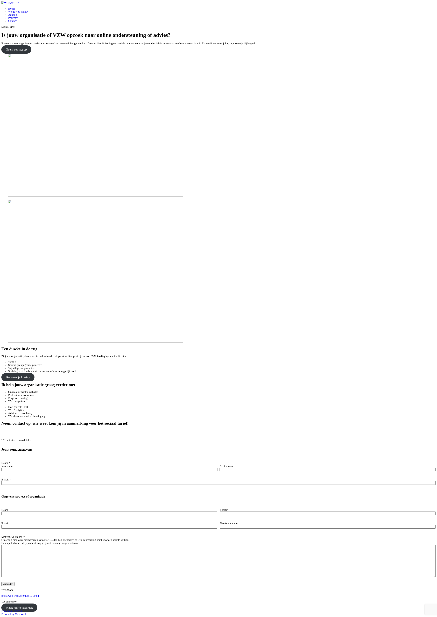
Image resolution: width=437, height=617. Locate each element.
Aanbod (12, 14)
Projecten (13, 17)
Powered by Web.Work (14, 614)
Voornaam (6, 466)
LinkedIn (18, 610)
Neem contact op (16, 49)
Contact (12, 20)
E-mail (6, 479)
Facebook (6, 610)
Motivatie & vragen (13, 536)
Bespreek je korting (18, 377)
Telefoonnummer (229, 523)
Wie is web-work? (18, 11)
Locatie (224, 509)
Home (11, 8)
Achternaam (226, 466)
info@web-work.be (12, 595)
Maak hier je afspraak (19, 607)
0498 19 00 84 (31, 595)
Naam (4, 509)
